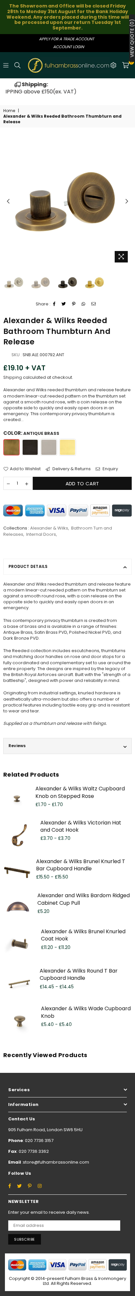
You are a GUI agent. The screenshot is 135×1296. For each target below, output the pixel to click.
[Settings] (113, 65)
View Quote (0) (132, 38)
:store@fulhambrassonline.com (55, 1162)
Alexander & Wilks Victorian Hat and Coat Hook (80, 826)
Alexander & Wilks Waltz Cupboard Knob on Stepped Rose (80, 792)
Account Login (68, 46)
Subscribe (24, 1239)
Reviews (17, 745)
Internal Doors (41, 534)
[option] (68, 88)
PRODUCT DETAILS (28, 566)
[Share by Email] (94, 304)
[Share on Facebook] (54, 304)
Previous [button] (8, 201)
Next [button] (127, 201)
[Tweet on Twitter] (64, 304)
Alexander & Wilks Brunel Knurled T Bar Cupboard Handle (80, 865)
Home (9, 110)
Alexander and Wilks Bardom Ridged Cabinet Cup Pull (83, 899)
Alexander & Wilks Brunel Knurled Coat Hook (83, 935)
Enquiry (110, 469)
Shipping (12, 377)
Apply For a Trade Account (66, 39)
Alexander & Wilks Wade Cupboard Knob (86, 1012)
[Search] (17, 65)
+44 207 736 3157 (68, 88)
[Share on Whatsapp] (83, 304)
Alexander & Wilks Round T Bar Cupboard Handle (79, 974)
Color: (31, 433)
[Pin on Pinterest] (73, 304)
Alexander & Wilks (49, 528)
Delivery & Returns (71, 469)
